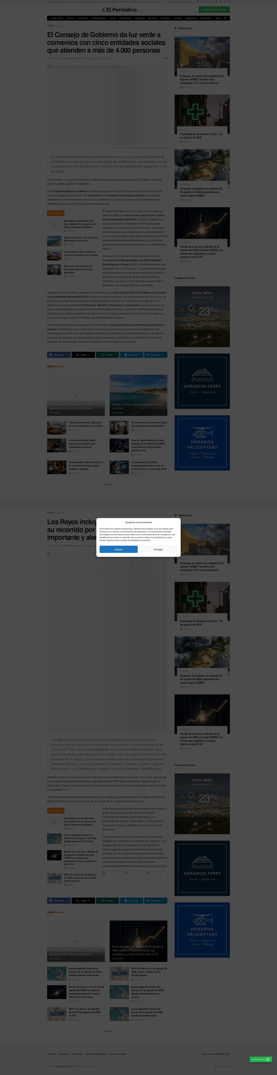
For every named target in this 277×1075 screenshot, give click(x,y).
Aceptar (119, 549)
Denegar (158, 549)
